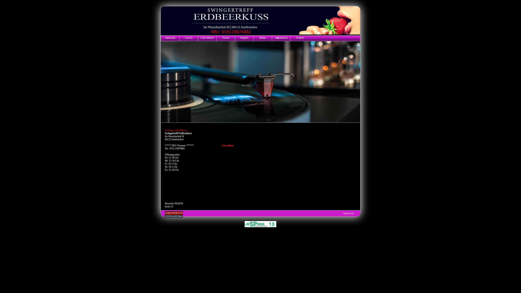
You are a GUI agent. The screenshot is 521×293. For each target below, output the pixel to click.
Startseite (170, 37)
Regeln (244, 37)
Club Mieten (207, 37)
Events (189, 37)
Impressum (348, 213)
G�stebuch (281, 37)
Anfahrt (300, 37)
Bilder (262, 37)
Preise (225, 37)
